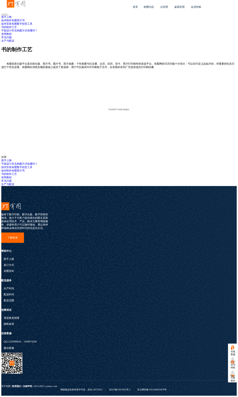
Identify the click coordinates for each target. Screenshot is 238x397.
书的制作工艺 (9, 27)
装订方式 (9, 265)
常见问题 (6, 37)
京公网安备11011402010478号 (152, 389)
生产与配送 (7, 40)
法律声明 (27, 386)
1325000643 (14, 341)
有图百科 (9, 271)
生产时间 (9, 288)
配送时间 (9, 294)
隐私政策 (9, 324)
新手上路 (6, 17)
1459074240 (30, 341)
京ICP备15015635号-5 (119, 389)
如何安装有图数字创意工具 (16, 23)
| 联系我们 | (16, 386)
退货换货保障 (11, 318)
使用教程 (6, 34)
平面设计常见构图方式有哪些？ (19, 30)
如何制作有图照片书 (13, 20)
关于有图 (5, 386)
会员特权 (196, 7)
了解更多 (12, 237)
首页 (135, 7)
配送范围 (9, 300)
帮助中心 (6, 251)
